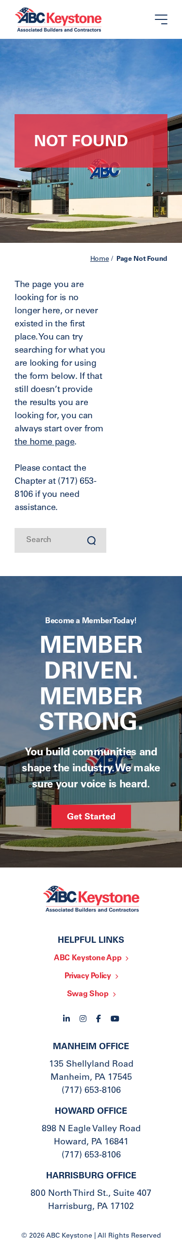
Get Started (91, 817)
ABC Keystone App (87, 958)
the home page (44, 442)
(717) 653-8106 (91, 1091)
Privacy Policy (88, 976)
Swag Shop (88, 994)
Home (99, 259)
